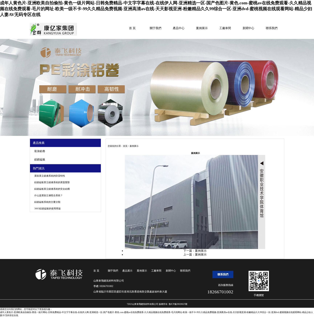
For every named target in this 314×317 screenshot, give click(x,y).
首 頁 (132, 28)
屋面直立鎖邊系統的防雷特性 (49, 175)
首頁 (125, 146)
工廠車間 (225, 28)
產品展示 (127, 270)
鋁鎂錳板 (39, 159)
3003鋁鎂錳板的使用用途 (47, 208)
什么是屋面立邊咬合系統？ (48, 195)
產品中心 (178, 28)
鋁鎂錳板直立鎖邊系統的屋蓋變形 (52, 182)
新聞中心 (248, 28)
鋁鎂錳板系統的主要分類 (47, 202)
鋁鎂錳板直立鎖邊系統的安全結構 (52, 189)
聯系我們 (271, 28)
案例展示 (202, 28)
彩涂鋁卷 (39, 151)
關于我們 (155, 28)
